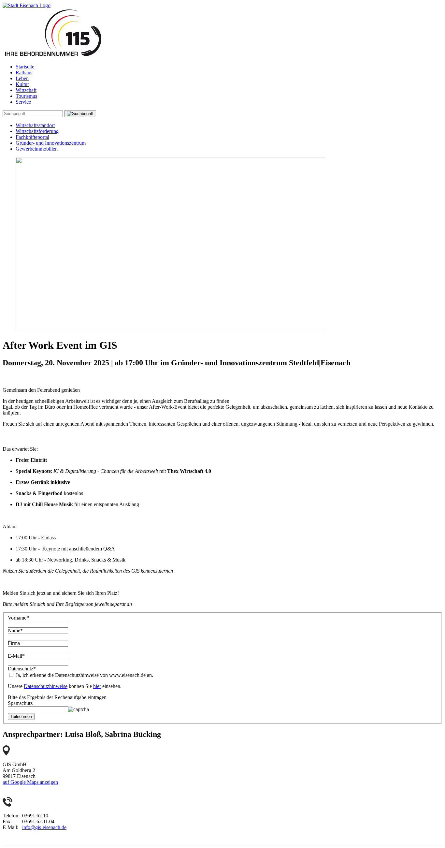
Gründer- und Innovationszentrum (51, 143)
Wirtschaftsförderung (37, 131)
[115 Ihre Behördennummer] (53, 55)
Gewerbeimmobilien (37, 149)
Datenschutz (22, 668)
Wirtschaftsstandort (35, 125)
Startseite (25, 66)
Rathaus (24, 72)
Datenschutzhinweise (45, 686)
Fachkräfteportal (32, 137)
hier (97, 686)
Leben (22, 78)
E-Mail (16, 656)
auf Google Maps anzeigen (30, 782)
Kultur (22, 84)
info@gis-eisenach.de (44, 827)
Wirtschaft (26, 90)
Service (23, 102)
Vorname (18, 618)
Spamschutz (20, 703)
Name (15, 630)
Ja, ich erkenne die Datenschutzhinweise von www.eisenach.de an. (83, 675)
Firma (14, 643)
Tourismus (26, 96)
